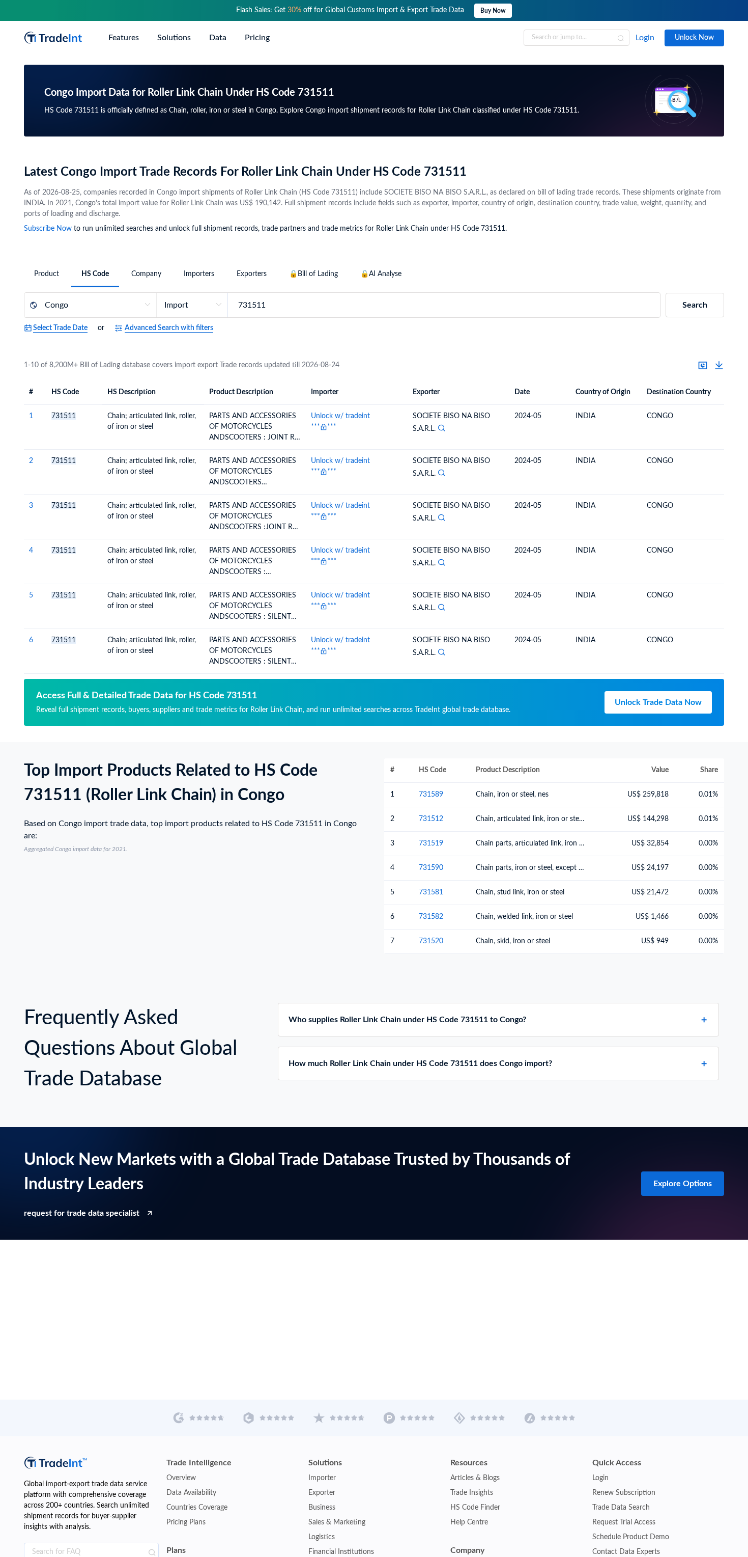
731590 (431, 867)
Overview (181, 1478)
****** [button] (323, 426)
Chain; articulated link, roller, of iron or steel (151, 421)
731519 (431, 843)
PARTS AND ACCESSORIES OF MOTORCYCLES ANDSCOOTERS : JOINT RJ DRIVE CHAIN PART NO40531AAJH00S (253, 428)
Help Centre (469, 1522)
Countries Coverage (196, 1507)
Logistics (321, 1537)
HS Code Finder (475, 1507)
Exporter (321, 1492)
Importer (322, 1478)
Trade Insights (471, 1492)
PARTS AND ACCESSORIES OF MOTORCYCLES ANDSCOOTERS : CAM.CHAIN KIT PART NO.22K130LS (252, 562)
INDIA (585, 416)
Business (321, 1507)
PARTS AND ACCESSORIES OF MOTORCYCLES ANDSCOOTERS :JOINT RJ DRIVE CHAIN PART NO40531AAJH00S (252, 517)
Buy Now (493, 11)
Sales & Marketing (336, 1522)
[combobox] (576, 38)
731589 (431, 794)
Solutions (325, 1463)
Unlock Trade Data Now (658, 702)
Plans (176, 1550)
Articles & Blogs (475, 1478)
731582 (431, 916)
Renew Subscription (623, 1492)
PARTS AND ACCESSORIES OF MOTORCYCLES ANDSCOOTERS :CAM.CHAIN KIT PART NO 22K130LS (252, 472)
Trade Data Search (621, 1507)
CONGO (660, 416)
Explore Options (682, 1184)
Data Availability (191, 1492)
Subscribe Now (48, 228)
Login (645, 38)
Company (467, 1550)
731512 (431, 819)
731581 (431, 892)
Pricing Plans (186, 1522)
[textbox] (576, 38)
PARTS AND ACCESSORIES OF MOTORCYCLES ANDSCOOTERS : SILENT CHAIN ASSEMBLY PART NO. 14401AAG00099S (252, 607)
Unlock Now (694, 37)
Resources (468, 1463)
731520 (431, 941)
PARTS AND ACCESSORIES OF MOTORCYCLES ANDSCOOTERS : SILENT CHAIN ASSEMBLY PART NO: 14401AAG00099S (252, 652)
